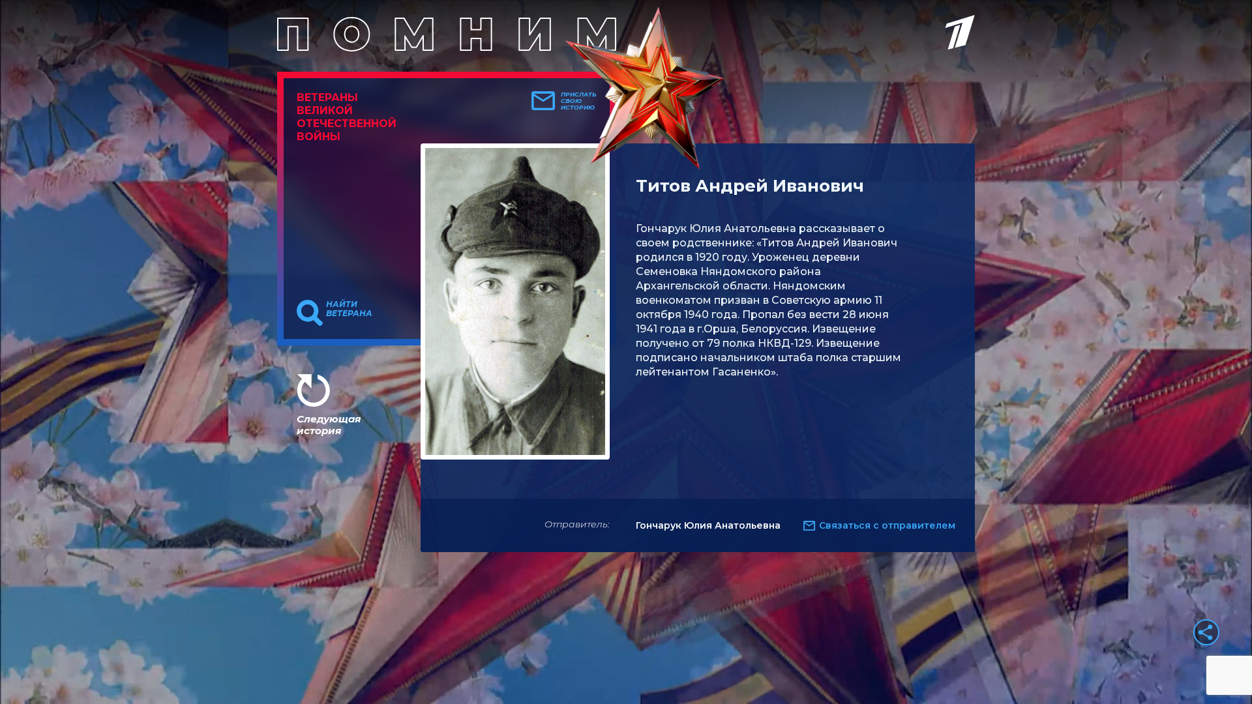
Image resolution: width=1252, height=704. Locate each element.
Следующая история (329, 425)
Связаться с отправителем (887, 525)
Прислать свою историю (579, 101)
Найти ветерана (349, 309)
